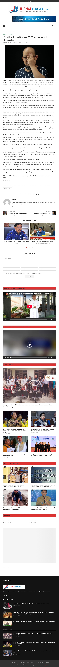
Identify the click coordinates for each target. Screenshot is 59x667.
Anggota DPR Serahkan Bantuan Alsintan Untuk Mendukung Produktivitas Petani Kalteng (27, 406)
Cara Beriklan (30, 662)
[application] (29, 306)
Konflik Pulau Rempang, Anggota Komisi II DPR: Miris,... (16, 242)
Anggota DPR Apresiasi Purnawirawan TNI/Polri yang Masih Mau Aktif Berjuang (34, 621)
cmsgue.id (46, 665)
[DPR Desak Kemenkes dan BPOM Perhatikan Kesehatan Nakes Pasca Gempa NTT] (43, 419)
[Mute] (51, 319)
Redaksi (47, 662)
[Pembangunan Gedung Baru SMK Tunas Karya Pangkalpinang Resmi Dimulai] (15, 498)
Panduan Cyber (39, 662)
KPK (40, 186)
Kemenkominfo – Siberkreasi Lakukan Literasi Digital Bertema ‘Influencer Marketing (43, 485)
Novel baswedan (47, 186)
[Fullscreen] (53, 319)
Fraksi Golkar (17, 186)
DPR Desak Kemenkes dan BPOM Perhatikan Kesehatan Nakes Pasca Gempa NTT (42, 430)
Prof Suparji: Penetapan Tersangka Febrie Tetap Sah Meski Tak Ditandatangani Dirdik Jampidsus (14, 431)
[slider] (28, 357)
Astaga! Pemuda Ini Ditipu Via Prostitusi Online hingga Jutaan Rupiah (31, 603)
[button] (29, 345)
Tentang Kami (13, 662)
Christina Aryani (7, 186)
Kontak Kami (22, 662)
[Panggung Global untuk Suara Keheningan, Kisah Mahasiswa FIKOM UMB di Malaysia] (43, 444)
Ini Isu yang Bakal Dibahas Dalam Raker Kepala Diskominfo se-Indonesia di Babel (43, 508)
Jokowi (23, 186)
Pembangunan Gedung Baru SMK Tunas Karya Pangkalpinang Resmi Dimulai (15, 508)
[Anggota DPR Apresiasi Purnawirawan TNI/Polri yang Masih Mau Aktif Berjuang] (7, 623)
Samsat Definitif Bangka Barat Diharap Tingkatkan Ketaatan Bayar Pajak (13, 485)
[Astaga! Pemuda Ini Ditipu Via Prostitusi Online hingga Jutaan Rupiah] (7, 606)
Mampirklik (5, 568)
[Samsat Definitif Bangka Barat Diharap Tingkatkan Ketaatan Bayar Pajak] (15, 475)
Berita (4, 34)
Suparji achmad (7, 188)
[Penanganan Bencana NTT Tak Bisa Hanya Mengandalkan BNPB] (15, 444)
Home (4, 31)
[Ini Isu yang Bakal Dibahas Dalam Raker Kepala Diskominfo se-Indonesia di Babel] (43, 498)
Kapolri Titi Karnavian (32, 186)
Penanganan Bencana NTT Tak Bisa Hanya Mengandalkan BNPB (14, 454)
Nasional (10, 34)
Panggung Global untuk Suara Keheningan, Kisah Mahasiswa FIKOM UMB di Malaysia (42, 454)
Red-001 (9, 42)
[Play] (5, 319)
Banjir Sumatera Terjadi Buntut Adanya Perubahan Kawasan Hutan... (42, 242)
